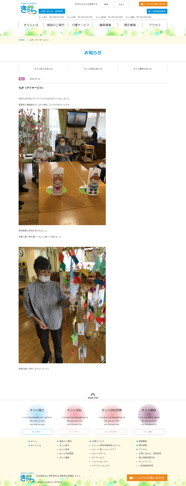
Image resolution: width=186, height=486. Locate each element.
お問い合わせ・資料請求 (52, 11)
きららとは (31, 25)
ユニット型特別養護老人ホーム (106, 445)
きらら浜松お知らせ (93, 69)
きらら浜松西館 (110, 432)
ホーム (34, 441)
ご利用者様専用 (158, 11)
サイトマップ (145, 461)
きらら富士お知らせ (43, 69)
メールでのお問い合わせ (154, 4)
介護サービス (80, 25)
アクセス (155, 25)
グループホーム (99, 453)
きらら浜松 (73, 432)
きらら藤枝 (147, 432)
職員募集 (105, 25)
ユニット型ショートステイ (104, 449)
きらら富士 (36, 432)
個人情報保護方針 (147, 457)
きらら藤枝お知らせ (142, 69)
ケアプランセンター (101, 465)
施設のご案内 (55, 25)
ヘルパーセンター (100, 461)
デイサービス (98, 457)
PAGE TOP (93, 398)
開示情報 (130, 25)
